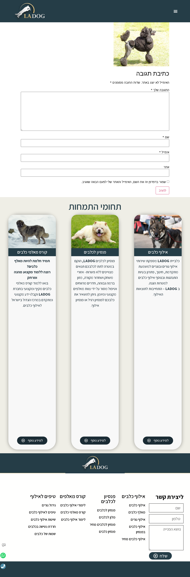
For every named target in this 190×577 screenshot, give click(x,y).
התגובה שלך (160, 89)
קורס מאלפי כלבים (32, 252)
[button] (176, 11)
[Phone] (3, 566)
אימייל (164, 152)
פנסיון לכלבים (95, 252)
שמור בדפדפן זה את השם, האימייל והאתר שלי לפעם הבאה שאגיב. (123, 181)
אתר (166, 167)
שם (166, 137)
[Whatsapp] (3, 555)
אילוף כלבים (158, 252)
